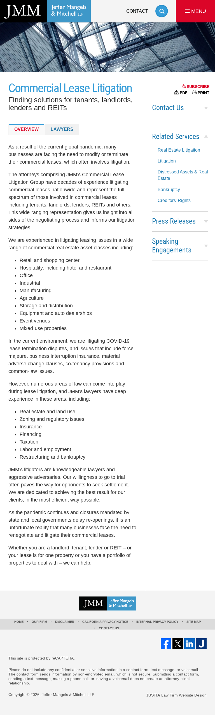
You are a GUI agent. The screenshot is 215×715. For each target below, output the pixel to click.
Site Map (193, 621)
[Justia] (201, 643)
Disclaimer (64, 621)
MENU (198, 11)
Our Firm (39, 621)
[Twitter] (177, 643)
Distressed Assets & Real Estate (183, 175)
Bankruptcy (169, 189)
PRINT (203, 92)
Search (161, 11)
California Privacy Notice (105, 621)
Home (19, 621)
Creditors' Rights (174, 200)
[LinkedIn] (189, 643)
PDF (184, 92)
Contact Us (168, 108)
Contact (137, 11)
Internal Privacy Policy (157, 621)
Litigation (167, 161)
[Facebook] (166, 643)
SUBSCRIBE (198, 86)
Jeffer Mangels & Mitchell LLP (68, 694)
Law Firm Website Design (176, 695)
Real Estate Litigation (179, 150)
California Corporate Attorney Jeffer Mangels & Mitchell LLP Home (45, 11)
